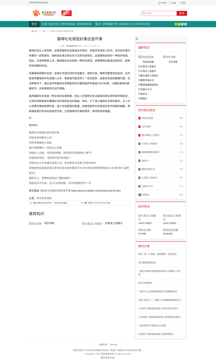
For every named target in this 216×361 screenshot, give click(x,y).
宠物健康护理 (109, 24)
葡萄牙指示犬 (147, 80)
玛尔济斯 (49, 223)
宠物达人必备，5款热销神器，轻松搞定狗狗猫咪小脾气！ (61, 152)
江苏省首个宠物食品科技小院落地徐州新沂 (159, 317)
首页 (34, 24)
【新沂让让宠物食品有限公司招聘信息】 (158, 291)
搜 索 (181, 13)
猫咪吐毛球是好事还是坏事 (44, 132)
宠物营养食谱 (84, 24)
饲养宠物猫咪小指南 (40, 142)
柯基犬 (144, 98)
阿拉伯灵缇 (146, 118)
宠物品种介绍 (126, 24)
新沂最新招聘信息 (147, 262)
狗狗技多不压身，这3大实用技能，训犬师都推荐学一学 (60, 183)
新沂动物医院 (145, 283)
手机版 (164, 3)
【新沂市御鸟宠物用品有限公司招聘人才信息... (159, 273)
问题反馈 (103, 344)
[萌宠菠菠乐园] (44, 13)
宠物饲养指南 (67, 24)
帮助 (183, 3)
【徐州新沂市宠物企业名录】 (152, 325)
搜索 (174, 3)
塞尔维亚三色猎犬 (149, 75)
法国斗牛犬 (146, 89)
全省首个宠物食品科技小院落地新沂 (156, 334)
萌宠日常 (54, 24)
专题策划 (180, 24)
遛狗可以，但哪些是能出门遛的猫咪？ (50, 178)
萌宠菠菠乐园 (71, 46)
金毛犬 (144, 94)
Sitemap (113, 344)
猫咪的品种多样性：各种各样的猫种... (52, 203)
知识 (66, 13)
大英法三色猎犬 (114, 223)
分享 (44, 24)
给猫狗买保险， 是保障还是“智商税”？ (50, 158)
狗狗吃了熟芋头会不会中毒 (98, 203)
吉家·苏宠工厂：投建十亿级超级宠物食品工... (160, 300)
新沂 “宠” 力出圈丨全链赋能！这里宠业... (158, 254)
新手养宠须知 (142, 24)
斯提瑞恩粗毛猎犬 (149, 84)
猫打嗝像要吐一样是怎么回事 (45, 147)
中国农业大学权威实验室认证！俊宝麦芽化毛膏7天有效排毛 (62, 163)
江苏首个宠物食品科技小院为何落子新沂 (158, 308)
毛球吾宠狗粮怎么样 (40, 137)
